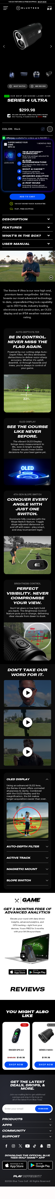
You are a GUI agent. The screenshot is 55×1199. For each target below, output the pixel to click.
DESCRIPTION (15, 219)
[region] (27, 37)
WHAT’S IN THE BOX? (21, 235)
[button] (27, 693)
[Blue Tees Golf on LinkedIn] (48, 1146)
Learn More (9, 162)
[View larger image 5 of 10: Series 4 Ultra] (49, 74)
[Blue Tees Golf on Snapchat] (41, 1146)
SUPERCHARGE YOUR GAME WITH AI (18, 144)
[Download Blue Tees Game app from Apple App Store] (17, 972)
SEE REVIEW (40, 86)
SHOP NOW (16, 1064)
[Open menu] (5, 8)
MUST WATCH (20, 86)
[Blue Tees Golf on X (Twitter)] (20, 1146)
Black (50, 129)
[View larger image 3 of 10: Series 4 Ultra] (24, 74)
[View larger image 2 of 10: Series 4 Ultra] (11, 74)
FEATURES (12, 227)
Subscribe (43, 1109)
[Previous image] (4, 46)
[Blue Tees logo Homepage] (27, 8)
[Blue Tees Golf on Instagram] (13, 1146)
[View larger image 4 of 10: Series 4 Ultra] (36, 74)
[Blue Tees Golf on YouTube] (27, 1146)
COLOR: (11, 129)
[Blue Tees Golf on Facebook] (6, 1146)
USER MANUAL (16, 244)
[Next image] (51, 46)
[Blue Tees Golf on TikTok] (34, 1146)
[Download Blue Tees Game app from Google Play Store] (37, 972)
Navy (43, 129)
